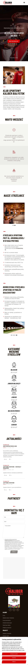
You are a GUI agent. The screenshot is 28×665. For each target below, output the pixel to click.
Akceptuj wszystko (14, 653)
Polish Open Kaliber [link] (7, 625)
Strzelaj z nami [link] (6, 636)
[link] (7, 2)
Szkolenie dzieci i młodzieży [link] (8, 618)
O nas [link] (4, 615)
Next (22, 213)
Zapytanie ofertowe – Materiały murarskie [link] (12, 467)
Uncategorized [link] (6, 444)
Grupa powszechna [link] (7, 620)
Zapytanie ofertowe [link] (8, 482)
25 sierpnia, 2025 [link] (10, 469)
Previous (5, 213)
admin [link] (4, 447)
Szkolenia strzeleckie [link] (7, 633)
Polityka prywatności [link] (7, 627)
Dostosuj (14, 657)
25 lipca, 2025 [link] (9, 484)
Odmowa (14, 661)
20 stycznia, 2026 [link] (10, 447)
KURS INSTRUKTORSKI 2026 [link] (10, 446)
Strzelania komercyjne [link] (7, 622)
